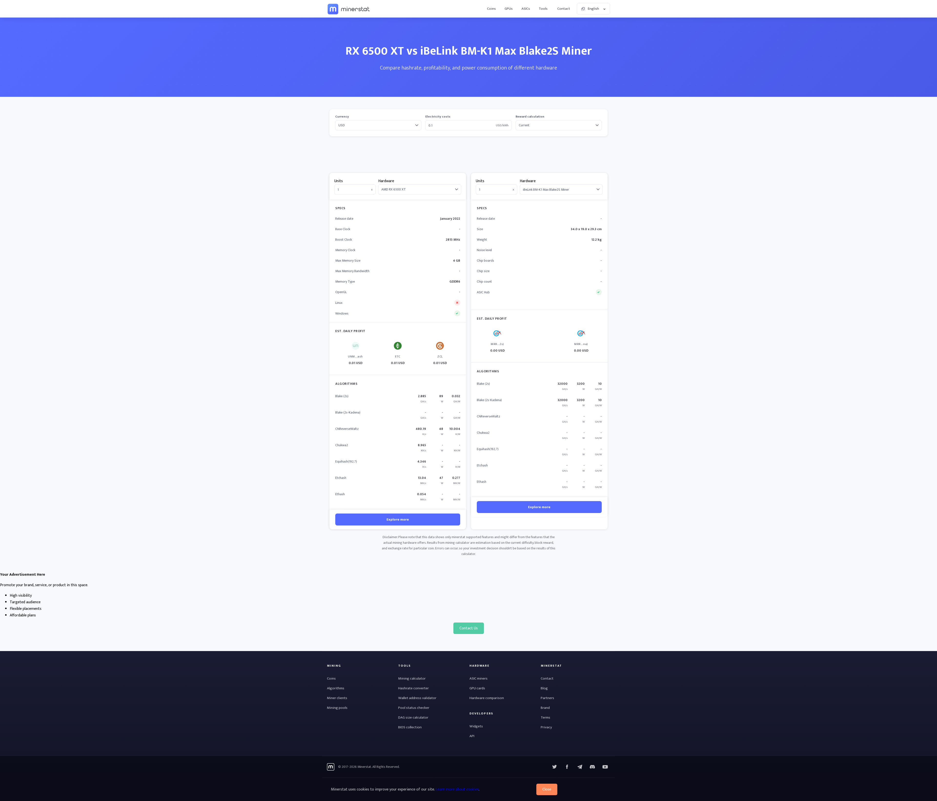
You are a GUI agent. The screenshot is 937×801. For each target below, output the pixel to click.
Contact (563, 9)
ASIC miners (478, 678)
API (471, 736)
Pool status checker (413, 708)
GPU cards (477, 688)
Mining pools (337, 708)
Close (546, 789)
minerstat (349, 8)
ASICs (525, 9)
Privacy (546, 727)
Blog (544, 688)
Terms (545, 717)
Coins (491, 9)
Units (338, 181)
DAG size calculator (413, 717)
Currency (342, 116)
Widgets (476, 726)
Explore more (398, 519)
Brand (545, 708)
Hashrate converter (413, 688)
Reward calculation (530, 116)
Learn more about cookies (457, 789)
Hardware (386, 181)
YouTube (592, 767)
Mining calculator (412, 678)
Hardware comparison (486, 698)
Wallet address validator (417, 698)
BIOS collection (410, 727)
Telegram (580, 767)
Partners (547, 698)
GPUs (509, 9)
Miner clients (337, 698)
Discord (605, 767)
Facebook (567, 767)
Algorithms (335, 688)
